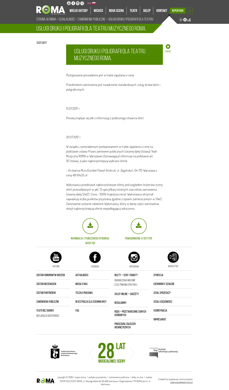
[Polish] (94, 3)
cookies (149, 377)
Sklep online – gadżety (126, 294)
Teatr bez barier (45, 310)
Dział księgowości (163, 301)
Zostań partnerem (46, 292)
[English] (89, 3)
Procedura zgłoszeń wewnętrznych (125, 325)
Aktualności (81, 275)
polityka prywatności (98, 377)
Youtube (56, 266)
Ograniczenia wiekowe (124, 280)
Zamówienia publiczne (47, 301)
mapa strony (80, 377)
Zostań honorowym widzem (50, 275)
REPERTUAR (177, 10)
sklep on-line (137, 377)
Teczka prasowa (84, 292)
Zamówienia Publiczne (91, 19)
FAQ (77, 310)
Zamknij (168, 51)
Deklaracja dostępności (47, 315)
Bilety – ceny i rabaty (126, 275)
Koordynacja (160, 310)
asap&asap (173, 379)
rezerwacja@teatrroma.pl (181, 382)
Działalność (67, 19)
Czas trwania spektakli (125, 284)
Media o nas (81, 284)
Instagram (134, 266)
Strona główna (46, 19)
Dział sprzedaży (162, 292)
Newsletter (173, 266)
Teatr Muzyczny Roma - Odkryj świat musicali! (51, 7)
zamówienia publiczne (119, 377)
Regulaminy (120, 302)
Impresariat (160, 319)
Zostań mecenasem (46, 284)
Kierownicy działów (164, 284)
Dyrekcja (158, 275)
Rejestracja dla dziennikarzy (91, 301)
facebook (95, 266)
